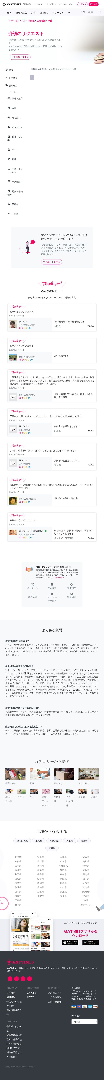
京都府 (52, 848)
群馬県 (18, 896)
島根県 (63, 874)
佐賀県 (86, 870)
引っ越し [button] (44, 12)
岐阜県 (40, 879)
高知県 (86, 861)
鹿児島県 (86, 892)
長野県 (40, 874)
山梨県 (40, 870)
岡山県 (63, 879)
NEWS (30, 997)
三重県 (40, 892)
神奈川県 (54, 841)
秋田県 (18, 874)
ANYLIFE (32, 993)
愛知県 (40, 887)
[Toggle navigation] (100, 4)
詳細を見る (60, 578)
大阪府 (84, 841)
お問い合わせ (54, 1001)
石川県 (40, 861)
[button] (32, 586)
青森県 (18, 861)
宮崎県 (86, 887)
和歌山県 (63, 866)
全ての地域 (22, 841)
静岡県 (40, 883)
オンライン (86, 905)
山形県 (18, 879)
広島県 (63, 883)
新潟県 (18, 905)
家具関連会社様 (14, 1035)
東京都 (38, 841)
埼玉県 (69, 841)
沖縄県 (86, 896)
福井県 (40, 866)
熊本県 (86, 879)
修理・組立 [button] (21, 12)
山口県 (63, 887)
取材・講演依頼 (14, 1039)
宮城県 (18, 870)
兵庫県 (63, 857)
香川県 (63, 896)
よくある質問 (54, 997)
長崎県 (86, 874)
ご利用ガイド (54, 993)
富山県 (40, 857)
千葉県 (18, 900)
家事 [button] (33, 12)
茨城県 (18, 887)
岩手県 (18, 866)
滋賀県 (40, 896)
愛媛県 (86, 857)
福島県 (18, 883)
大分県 (86, 883)
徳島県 (63, 892)
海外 (86, 900)
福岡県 (86, 866)
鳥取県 (63, 870)
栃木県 (18, 892)
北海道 (18, 857)
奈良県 (63, 861)
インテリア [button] (58, 12)
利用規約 (10, 997)
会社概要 (10, 993)
